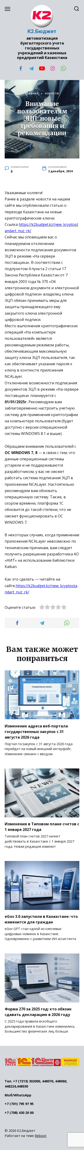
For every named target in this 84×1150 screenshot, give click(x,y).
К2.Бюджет (42, 31)
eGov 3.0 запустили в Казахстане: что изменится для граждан (41, 919)
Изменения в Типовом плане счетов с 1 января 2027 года (42, 826)
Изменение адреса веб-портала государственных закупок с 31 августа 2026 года (36, 731)
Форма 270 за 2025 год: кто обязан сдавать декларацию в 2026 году (38, 1011)
